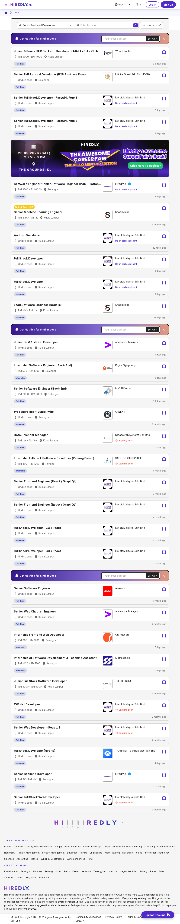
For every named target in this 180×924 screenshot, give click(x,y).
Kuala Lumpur (11, 871)
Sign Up (168, 4)
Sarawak (8, 877)
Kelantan (86, 871)
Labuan (19, 877)
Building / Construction (52, 859)
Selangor (25, 871)
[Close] (163, 38)
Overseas (44, 877)
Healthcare (128, 852)
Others (7, 846)
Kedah (75, 871)
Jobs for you (149, 25)
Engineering (96, 852)
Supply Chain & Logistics (68, 846)
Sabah (162, 871)
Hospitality (9, 852)
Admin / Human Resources (39, 846)
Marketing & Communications (159, 846)
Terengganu (99, 871)
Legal (107, 846)
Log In (152, 4)
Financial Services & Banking (127, 846)
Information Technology (157, 852)
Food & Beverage (92, 846)
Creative (18, 846)
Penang (49, 871)
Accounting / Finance (27, 859)
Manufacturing (112, 852)
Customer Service (75, 859)
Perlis (67, 871)
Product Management (53, 852)
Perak (153, 871)
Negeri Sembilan (128, 871)
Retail (91, 859)
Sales (139, 852)
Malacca (113, 871)
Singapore (31, 877)
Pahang (143, 871)
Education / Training (77, 852)
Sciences (9, 859)
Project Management (29, 852)
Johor (58, 871)
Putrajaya (37, 871)
